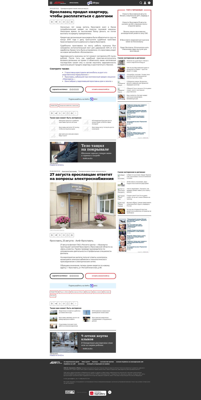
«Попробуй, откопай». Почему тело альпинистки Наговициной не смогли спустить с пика (138, 76)
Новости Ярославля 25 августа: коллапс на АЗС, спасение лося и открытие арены (134, 24)
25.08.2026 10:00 (55, 171)
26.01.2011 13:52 (54, 8)
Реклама (95, 362)
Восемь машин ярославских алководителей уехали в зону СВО (134, 32)
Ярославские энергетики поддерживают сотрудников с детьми (102, 319)
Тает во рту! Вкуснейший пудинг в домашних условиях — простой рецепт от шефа (138, 69)
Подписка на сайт (70, 364)
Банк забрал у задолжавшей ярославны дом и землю (88, 81)
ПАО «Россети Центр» (57, 230)
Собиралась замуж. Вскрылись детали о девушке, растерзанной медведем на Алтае (137, 83)
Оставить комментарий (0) (100, 89)
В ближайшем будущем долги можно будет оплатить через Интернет (102, 122)
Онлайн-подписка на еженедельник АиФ (129, 362)
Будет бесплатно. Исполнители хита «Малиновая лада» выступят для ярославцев (134, 49)
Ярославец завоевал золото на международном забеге (69, 318)
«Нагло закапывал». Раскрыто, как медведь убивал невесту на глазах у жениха (138, 190)
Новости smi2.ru (57, 165)
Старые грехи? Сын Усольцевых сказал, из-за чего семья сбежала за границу (138, 197)
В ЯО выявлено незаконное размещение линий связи (101, 311)
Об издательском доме (71, 362)
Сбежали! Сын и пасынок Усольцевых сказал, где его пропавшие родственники (139, 90)
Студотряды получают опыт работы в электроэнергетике (68, 325)
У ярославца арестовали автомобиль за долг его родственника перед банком (84, 73)
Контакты (81, 364)
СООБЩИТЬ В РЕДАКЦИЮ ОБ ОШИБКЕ (98, 364)
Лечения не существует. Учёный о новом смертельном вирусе (138, 61)
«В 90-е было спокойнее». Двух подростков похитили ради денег (138, 182)
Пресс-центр (86, 362)
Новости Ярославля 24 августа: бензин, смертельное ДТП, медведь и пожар (134, 15)
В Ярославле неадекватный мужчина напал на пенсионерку (134, 41)
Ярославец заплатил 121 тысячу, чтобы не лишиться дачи (69, 128)
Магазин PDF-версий (107, 362)
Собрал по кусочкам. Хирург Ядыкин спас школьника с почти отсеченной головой (139, 176)
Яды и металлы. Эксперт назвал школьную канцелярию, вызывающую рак (137, 97)
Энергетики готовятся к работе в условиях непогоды (69, 311)
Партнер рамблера (82, 392)
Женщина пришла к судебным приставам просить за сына (69, 121)
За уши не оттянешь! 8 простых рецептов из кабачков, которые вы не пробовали (139, 211)
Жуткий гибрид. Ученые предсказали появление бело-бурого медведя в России (139, 204)
